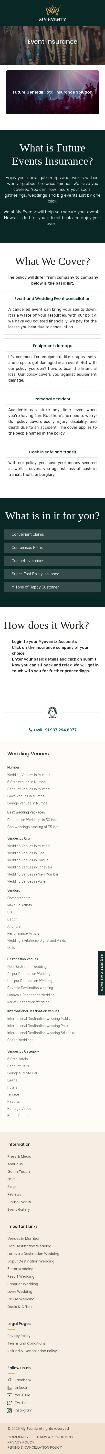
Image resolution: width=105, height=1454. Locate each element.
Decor (12, 919)
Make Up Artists (19, 905)
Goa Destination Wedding (27, 967)
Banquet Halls (18, 1066)
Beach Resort (18, 1116)
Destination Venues (22, 959)
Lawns (12, 1080)
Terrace (13, 1094)
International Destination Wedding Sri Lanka (41, 1033)
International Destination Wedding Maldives (40, 1019)
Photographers (19, 898)
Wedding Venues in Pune (26, 881)
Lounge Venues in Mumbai (27, 803)
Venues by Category (23, 1051)
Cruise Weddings (20, 1040)
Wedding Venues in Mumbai (28, 775)
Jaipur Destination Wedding (28, 974)
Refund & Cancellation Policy (35, 1447)
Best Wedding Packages (26, 812)
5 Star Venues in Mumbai (26, 782)
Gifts (11, 948)
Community (18, 1437)
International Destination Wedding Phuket (39, 1026)
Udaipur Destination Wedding (29, 981)
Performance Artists (23, 933)
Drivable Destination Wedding (30, 988)
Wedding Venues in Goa (25, 853)
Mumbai (13, 767)
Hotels (12, 1087)
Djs (9, 912)
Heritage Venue (19, 1109)
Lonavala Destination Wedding (30, 995)
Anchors (14, 926)
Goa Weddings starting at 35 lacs (33, 827)
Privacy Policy (21, 1442)
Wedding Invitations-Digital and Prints (36, 941)
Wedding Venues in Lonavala (29, 867)
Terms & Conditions (54, 1437)
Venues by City (19, 838)
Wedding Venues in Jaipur (27, 860)
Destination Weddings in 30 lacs (32, 820)
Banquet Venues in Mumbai (28, 789)
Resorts (13, 1102)
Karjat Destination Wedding (28, 1002)
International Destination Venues (33, 1011)
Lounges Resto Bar (22, 1073)
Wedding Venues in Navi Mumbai (32, 874)
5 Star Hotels (17, 1059)
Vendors (13, 890)
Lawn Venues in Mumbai (26, 796)
